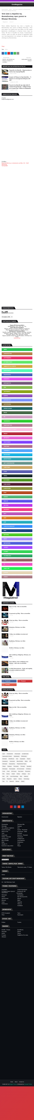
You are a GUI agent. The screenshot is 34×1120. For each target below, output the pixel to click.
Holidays (6, 509)
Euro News (7, 484)
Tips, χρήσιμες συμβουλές (8, 828)
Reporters (7, 543)
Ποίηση (3, 896)
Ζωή (18, 828)
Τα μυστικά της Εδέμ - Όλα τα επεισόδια (19, 613)
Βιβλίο (18, 900)
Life (5, 522)
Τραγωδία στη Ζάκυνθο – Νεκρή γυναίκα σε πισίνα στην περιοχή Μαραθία (20, 71)
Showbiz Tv (4, 844)
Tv (4, 564)
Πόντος (19, 933)
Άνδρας (3, 922)
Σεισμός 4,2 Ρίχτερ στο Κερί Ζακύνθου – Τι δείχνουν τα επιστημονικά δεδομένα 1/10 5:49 (20, 78)
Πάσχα (5, 433)
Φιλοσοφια (7, 454)
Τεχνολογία (20, 836)
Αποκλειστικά (8, 353)
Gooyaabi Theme (28, 1084)
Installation (20, 905)
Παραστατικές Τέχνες (10, 429)
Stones (6, 551)
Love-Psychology (9, 526)
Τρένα (18, 913)
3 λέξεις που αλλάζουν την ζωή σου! (18, 634)
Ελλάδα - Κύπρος (6, 929)
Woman (6, 572)
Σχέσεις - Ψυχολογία (22, 829)
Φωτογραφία (7, 459)
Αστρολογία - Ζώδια (22, 831)
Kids (5, 518)
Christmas (7, 467)
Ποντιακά (6, 446)
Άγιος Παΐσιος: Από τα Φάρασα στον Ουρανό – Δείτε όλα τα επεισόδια (18, 662)
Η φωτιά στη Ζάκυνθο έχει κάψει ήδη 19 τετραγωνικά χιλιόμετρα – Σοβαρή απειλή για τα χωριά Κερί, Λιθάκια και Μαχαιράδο (20, 86)
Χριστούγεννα (5, 838)
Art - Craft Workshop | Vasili (8, 882)
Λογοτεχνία (7, 404)
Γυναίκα (19, 922)
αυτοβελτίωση (8, 362)
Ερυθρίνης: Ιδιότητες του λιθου (17, 641)
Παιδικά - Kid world (6, 836)
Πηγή (3, 46)
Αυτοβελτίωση (20, 838)
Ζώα (5, 387)
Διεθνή (3, 933)
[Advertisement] (17, 148)
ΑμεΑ (5, 349)
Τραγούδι (19, 902)
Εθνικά (19, 931)
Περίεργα (6, 438)
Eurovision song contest (7, 845)
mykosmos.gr (17, 338)
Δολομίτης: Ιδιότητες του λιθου (17, 627)
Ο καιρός (4, 935)
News (10, 9)
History (6, 505)
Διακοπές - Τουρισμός (22, 835)
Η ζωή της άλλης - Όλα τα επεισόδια (18, 620)
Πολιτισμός (7, 442)
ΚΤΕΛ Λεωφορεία (6, 913)
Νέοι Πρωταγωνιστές (22, 896)
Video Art (7, 568)
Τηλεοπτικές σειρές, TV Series (24, 867)
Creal (5, 475)
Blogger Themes (13, 1084)
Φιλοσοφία (4, 826)
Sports (6, 547)
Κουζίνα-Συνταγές (6, 829)
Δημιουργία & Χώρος (10, 366)
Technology (7, 555)
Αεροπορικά (20, 914)
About (16, 1081)
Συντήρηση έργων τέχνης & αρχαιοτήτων (8, 892)
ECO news (7, 480)
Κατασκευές (7, 400)
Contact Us (21, 1081)
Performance (5, 903)
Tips (5, 560)
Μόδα (5, 412)
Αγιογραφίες (5, 165)
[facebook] (9, 681)
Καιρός (6, 395)
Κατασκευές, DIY (21, 891)
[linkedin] (22, 806)
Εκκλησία (6, 379)
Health (6, 501)
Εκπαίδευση (7, 383)
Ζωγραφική (7, 391)
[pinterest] (24, 681)
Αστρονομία (7, 358)
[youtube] (9, 684)
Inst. (5, 513)
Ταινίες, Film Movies (6, 867)
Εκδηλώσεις (7, 374)
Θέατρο (19, 898)
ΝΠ (4, 416)
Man (5, 530)
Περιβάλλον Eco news (22, 935)
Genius (6, 496)
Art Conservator (9, 463)
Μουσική (4, 900)
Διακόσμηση (7, 370)
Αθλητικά (4, 936)
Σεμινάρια (7, 450)
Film (5, 492)
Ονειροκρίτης (8, 425)
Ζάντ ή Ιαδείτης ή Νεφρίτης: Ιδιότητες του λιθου (20, 655)
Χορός (3, 902)
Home (11, 1081)
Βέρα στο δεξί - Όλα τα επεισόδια (17, 606)
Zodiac (6, 576)
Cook (5, 471)
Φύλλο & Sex (5, 831)
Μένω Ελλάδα (8, 408)
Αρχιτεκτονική (5, 898)
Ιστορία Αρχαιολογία (22, 889)
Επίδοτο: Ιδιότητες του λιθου (16, 648)
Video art (19, 903)
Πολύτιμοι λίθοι (21, 824)
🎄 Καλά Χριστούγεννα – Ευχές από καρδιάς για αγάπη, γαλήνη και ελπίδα (20, 669)
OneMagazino (17, 4)
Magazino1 (5, 22)
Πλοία (3, 914)
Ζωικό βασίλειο (21, 840)
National (6, 534)
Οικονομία (7, 421)
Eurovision (7, 488)
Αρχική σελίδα (5, 9)
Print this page (5, 859)
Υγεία (3, 833)
